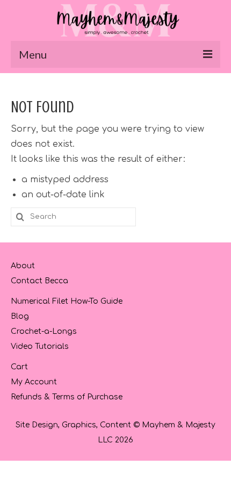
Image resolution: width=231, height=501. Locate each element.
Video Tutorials (40, 346)
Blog (20, 316)
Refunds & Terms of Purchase (66, 397)
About (23, 266)
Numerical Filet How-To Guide (66, 301)
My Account (34, 382)
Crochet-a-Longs (44, 331)
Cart (19, 367)
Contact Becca (39, 281)
